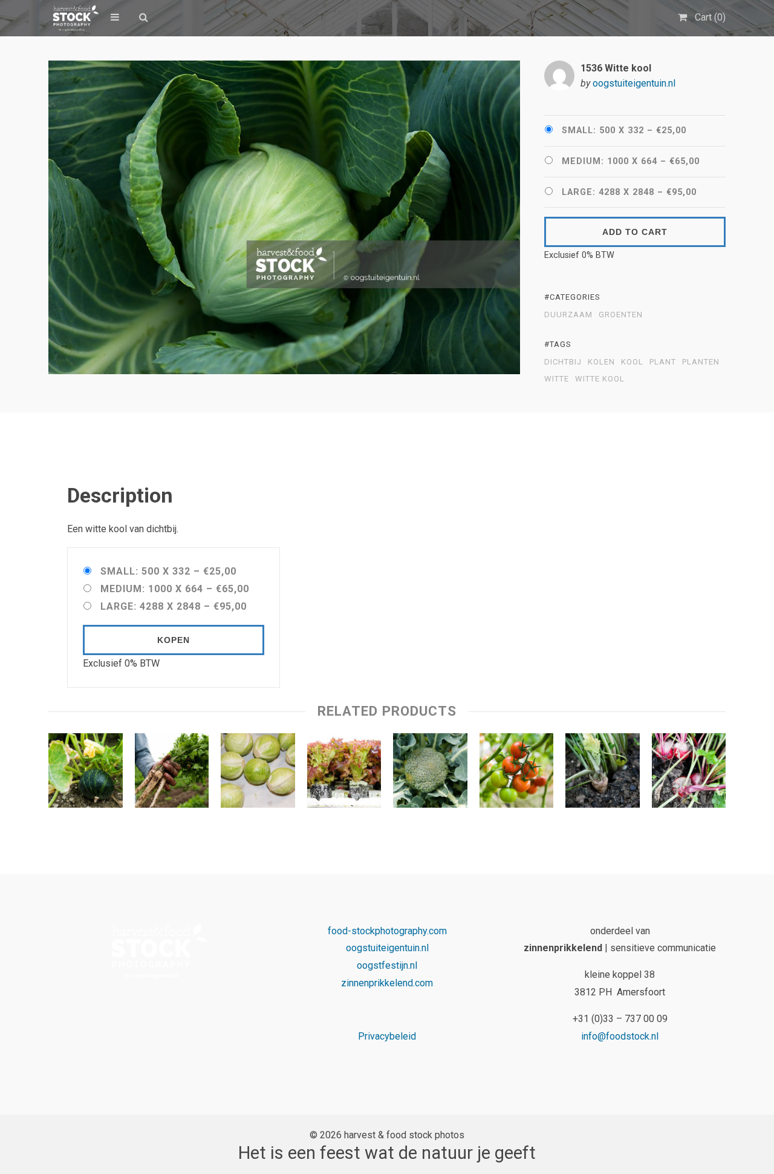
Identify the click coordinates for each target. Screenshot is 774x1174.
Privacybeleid (387, 1036)
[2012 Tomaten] (517, 773)
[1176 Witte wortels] (172, 773)
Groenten (621, 315)
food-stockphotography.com (387, 931)
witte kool (600, 379)
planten (701, 362)
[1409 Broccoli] (430, 773)
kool (632, 362)
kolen (601, 362)
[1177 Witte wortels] (602, 773)
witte (556, 379)
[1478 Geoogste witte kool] (258, 773)
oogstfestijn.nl (387, 965)
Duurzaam (568, 315)
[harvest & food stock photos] (73, 18)
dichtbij (563, 362)
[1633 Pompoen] (85, 773)
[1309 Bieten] (689, 773)
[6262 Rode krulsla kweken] (344, 773)
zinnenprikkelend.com (387, 983)
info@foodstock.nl (620, 1036)
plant (662, 362)
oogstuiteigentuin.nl (634, 83)
